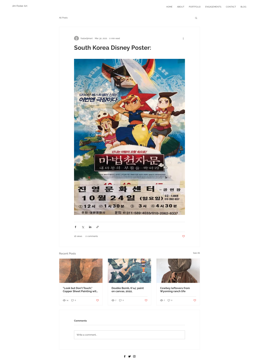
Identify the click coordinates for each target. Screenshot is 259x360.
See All (196, 253)
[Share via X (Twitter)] (82, 227)
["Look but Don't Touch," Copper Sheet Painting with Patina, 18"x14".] (81, 271)
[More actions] (183, 38)
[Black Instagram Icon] (134, 356)
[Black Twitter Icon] (129, 356)
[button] (196, 18)
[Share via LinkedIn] (90, 227)
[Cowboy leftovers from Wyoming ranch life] (178, 271)
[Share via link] (97, 227)
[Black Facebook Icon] (124, 356)
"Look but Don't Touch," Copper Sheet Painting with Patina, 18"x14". (80, 289)
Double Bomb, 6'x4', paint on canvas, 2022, (128, 289)
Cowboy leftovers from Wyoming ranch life (175, 289)
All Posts (63, 17)
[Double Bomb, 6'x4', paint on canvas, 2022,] (129, 271)
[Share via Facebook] (75, 227)
